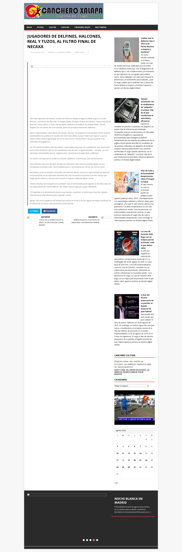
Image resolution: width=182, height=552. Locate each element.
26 (129, 467)
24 (117, 467)
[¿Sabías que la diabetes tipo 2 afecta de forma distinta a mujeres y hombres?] (126, 60)
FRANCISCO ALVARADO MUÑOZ (59, 52)
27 (135, 467)
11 (123, 453)
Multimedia (100, 27)
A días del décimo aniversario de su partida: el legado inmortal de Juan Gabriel (147, 303)
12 (129, 453)
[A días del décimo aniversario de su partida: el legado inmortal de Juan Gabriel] (126, 317)
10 (117, 453)
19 (129, 460)
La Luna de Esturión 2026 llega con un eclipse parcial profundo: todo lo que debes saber (147, 239)
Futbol (40, 27)
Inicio (29, 27)
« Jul (116, 483)
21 (140, 460)
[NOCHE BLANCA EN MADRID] (91, 518)
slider (82, 52)
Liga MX (52, 27)
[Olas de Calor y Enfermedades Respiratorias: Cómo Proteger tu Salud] (126, 193)
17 (117, 460)
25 (123, 467)
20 (135, 460)
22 (146, 460)
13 (135, 453)
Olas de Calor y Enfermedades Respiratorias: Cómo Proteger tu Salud (147, 176)
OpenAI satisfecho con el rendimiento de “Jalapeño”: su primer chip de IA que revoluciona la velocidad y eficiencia (147, 110)
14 (140, 453)
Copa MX (65, 27)
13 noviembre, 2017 (37, 52)
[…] (150, 512)
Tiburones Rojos (82, 27)
